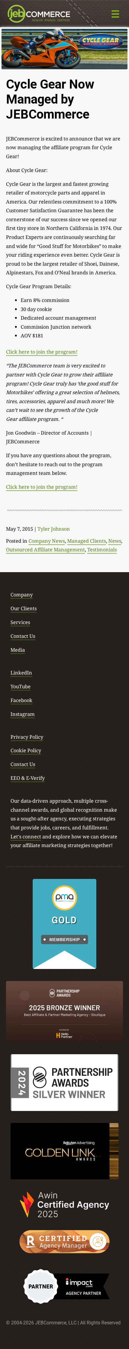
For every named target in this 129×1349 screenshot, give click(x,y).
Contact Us (22, 635)
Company (21, 594)
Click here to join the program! (41, 351)
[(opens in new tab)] (64, 923)
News (114, 540)
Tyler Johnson (54, 528)
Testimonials (102, 549)
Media (17, 649)
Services (20, 622)
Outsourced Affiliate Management (45, 549)
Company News (46, 540)
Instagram (22, 714)
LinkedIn (21, 672)
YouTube (20, 686)
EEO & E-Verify (27, 777)
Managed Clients (86, 540)
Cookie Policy (25, 750)
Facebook (21, 700)
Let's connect (25, 836)
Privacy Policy (26, 736)
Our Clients (23, 608)
